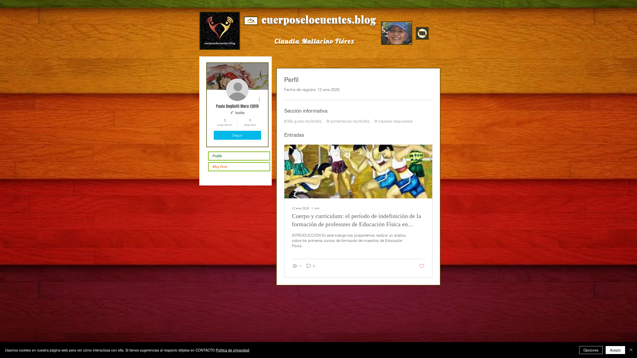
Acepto (615, 350)
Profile (217, 155)
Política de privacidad (232, 350)
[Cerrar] (631, 350)
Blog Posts (219, 166)
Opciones (591, 350)
